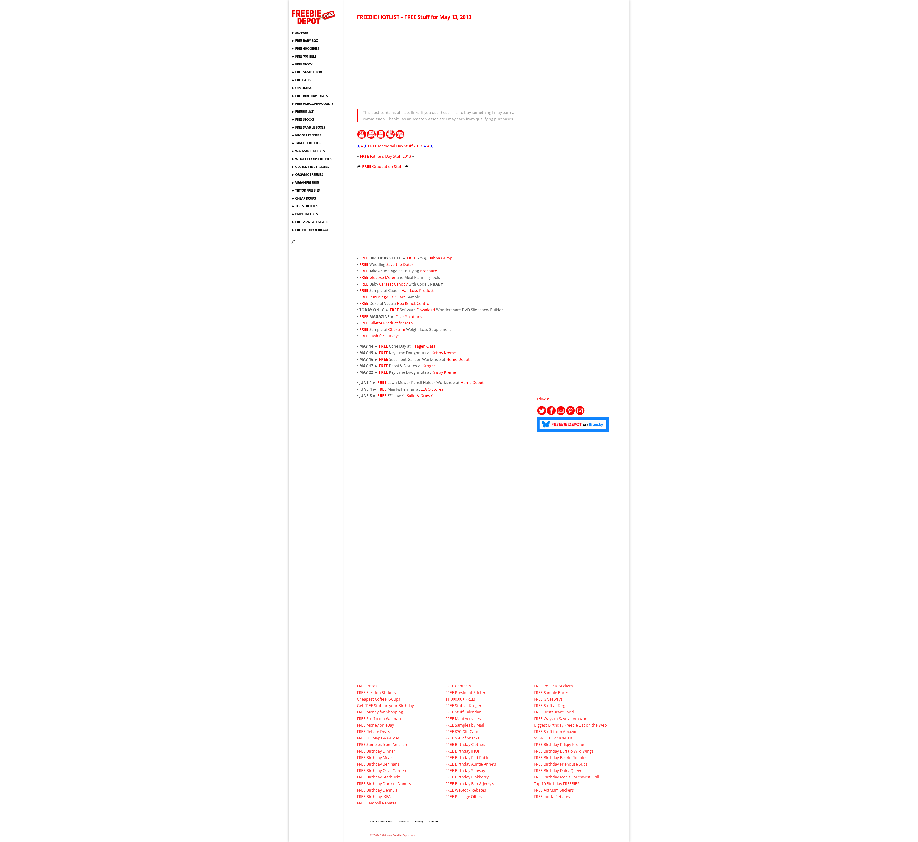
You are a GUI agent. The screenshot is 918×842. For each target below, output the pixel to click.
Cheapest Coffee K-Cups (378, 699)
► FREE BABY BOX (304, 41)
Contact (433, 821)
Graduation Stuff (388, 166)
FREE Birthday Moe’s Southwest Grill (566, 777)
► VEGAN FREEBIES (305, 183)
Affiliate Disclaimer (381, 821)
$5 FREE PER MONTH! (553, 738)
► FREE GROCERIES (305, 49)
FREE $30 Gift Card (461, 731)
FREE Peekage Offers (463, 796)
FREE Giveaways (548, 699)
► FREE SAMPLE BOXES (308, 128)
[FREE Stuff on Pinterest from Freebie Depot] (570, 413)
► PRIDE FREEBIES (304, 214)
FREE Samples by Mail (464, 725)
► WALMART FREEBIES (308, 151)
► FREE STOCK (301, 64)
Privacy (419, 821)
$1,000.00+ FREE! (460, 699)
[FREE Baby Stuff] (390, 135)
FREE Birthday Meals (375, 757)
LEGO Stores (432, 389)
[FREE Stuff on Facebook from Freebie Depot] (551, 413)
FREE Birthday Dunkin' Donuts (384, 783)
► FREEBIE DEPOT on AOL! (310, 230)
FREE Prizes (367, 686)
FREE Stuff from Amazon (556, 731)
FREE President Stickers (466, 692)
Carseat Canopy (393, 284)
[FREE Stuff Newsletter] (400, 135)
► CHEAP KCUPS (303, 198)
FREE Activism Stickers (554, 790)
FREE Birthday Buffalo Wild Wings (564, 751)
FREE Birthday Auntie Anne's (470, 764)
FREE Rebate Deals (373, 731)
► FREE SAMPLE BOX (306, 72)
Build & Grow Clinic (423, 395)
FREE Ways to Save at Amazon (560, 718)
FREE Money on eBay (375, 725)
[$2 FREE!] (361, 135)
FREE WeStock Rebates (465, 790)
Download (426, 310)
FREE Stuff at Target (551, 705)
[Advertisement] (439, 63)
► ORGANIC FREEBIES (307, 175)
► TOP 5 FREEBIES (304, 206)
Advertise (403, 821)
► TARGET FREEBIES (305, 143)
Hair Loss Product (417, 290)
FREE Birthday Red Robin (467, 757)
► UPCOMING (301, 88)
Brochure (428, 271)
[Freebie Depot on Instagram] (580, 413)
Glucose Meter (382, 277)
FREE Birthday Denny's (377, 790)
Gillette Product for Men (391, 323)
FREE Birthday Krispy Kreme (559, 744)
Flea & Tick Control (413, 303)
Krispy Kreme (444, 353)
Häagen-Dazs (423, 346)
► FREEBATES (301, 80)
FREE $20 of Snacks (462, 738)
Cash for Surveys (384, 336)
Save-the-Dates (400, 264)
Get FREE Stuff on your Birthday (385, 705)
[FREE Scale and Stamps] (371, 135)
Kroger (429, 365)
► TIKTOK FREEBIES (305, 191)
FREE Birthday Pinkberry (467, 777)
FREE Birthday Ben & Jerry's (469, 783)
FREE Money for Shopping (380, 712)
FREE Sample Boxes (551, 692)
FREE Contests (458, 686)
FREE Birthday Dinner (376, 751)
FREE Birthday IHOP (462, 751)
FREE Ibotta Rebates (552, 796)
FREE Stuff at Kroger (463, 705)
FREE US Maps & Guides (378, 738)
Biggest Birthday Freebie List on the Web (570, 725)
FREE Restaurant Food (554, 712)
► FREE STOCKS (302, 120)
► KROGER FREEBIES (306, 135)
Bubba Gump (440, 258)
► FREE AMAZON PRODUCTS (312, 104)
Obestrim (397, 329)
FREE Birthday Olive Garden (381, 770)
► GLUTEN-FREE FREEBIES (310, 167)
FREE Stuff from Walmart (379, 718)
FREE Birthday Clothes (465, 744)
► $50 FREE (299, 33)
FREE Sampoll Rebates (377, 803)
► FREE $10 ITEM (303, 57)
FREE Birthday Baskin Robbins (560, 757)
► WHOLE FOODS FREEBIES (311, 159)
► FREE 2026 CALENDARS (309, 222)
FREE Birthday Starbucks (379, 777)
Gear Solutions (408, 316)
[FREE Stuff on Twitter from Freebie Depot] (541, 413)
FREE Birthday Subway (465, 770)
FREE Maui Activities (463, 718)
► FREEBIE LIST (302, 112)
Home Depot (458, 359)
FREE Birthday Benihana (378, 764)
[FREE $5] (381, 135)
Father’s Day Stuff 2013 (390, 156)
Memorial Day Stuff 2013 (400, 146)
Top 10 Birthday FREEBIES (556, 783)
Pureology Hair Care (387, 297)
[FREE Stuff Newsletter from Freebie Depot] (561, 413)
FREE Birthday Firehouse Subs (561, 764)
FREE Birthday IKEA (374, 796)
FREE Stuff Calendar (463, 712)
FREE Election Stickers (376, 692)
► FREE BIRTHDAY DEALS (309, 96)
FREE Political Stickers (553, 686)
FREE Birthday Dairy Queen (558, 770)
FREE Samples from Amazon (382, 744)
